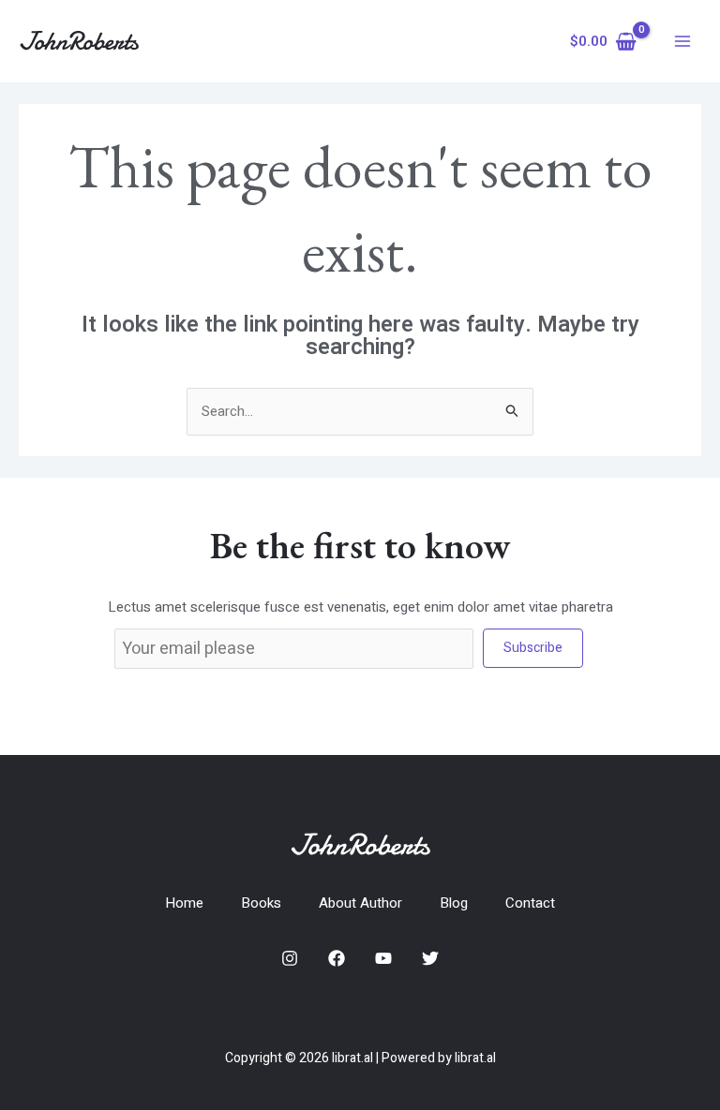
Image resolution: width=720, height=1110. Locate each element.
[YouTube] (383, 958)
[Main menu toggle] (682, 41)
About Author (360, 903)
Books (261, 903)
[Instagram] (289, 958)
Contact (530, 903)
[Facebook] (336, 958)
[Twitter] (430, 958)
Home (184, 903)
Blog (454, 903)
